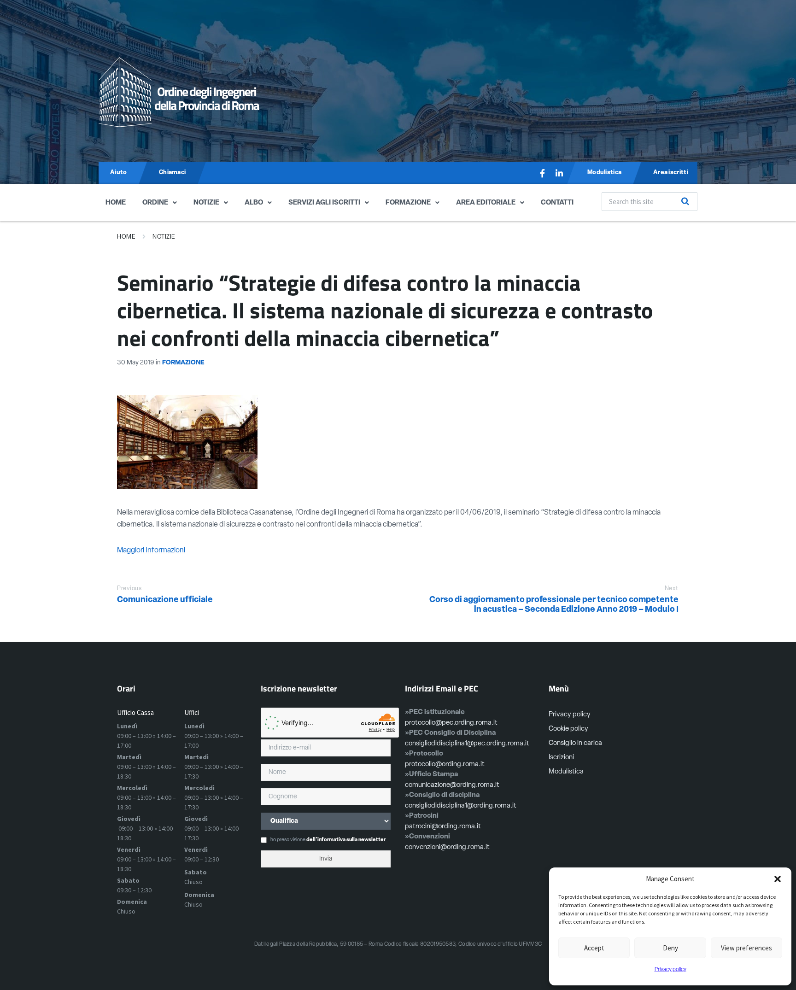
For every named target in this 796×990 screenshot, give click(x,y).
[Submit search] (685, 201)
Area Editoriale (485, 202)
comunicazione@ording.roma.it (452, 785)
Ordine (155, 202)
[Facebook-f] (542, 173)
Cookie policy (568, 729)
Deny (670, 947)
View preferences (746, 947)
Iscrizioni (561, 757)
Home (115, 202)
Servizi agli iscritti (324, 202)
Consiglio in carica (575, 743)
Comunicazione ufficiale (165, 600)
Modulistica (566, 771)
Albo (254, 202)
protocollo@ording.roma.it (445, 764)
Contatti (557, 202)
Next (672, 589)
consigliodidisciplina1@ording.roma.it (460, 806)
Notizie (206, 202)
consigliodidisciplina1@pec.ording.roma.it (467, 743)
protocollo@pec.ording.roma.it (451, 723)
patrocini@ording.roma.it (443, 826)
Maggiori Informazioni (151, 550)
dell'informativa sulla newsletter (346, 840)
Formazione (408, 202)
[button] (777, 879)
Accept (594, 947)
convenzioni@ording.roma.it (447, 847)
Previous (129, 589)
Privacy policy (670, 969)
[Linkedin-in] (559, 173)
